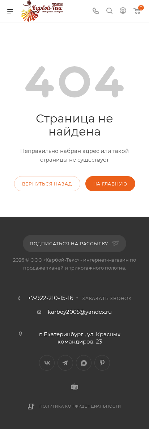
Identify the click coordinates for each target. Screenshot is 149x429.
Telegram (65, 363)
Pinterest (102, 363)
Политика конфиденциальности (80, 406)
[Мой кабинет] (123, 11)
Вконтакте (47, 363)
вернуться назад (47, 184)
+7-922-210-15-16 (50, 298)
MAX (83, 363)
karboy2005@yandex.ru (80, 311)
